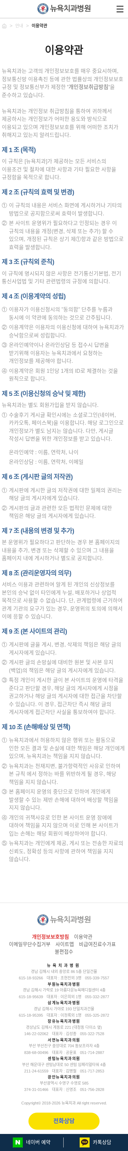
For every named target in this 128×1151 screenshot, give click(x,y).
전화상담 (64, 1121)
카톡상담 (101, 1142)
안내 (19, 25)
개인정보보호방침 (50, 937)
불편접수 (64, 951)
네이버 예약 (37, 1142)
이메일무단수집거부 (29, 944)
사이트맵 (64, 944)
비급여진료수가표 (97, 944)
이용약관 (39, 25)
